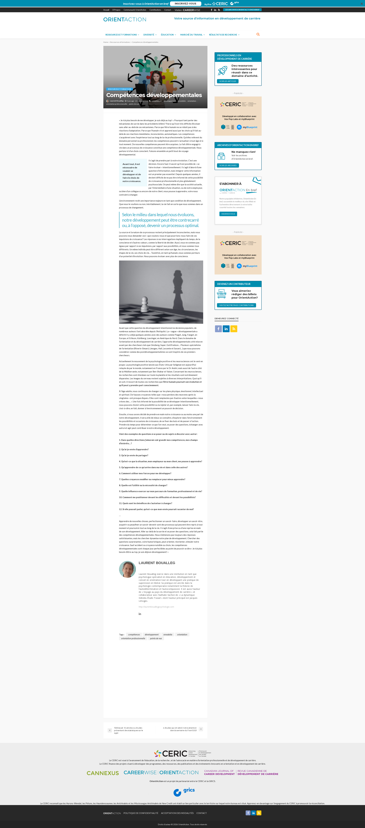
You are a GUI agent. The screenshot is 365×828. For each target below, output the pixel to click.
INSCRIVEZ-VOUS (185, 3)
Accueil (106, 10)
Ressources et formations (121, 34)
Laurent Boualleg (116, 101)
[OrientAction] (124, 19)
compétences (156, 101)
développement (170, 101)
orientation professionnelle (116, 104)
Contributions (155, 10)
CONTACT (201, 813)
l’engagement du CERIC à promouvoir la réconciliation (298, 803)
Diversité (148, 34)
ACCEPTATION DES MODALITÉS (177, 813)
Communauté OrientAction (135, 10)
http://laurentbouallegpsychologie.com (156, 607)
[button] (182, 3)
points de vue (134, 104)
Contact (167, 10)
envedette (182, 101)
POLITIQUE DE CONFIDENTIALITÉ (140, 813)
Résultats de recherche (223, 34)
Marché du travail (191, 34)
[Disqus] (155, 675)
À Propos (116, 10)
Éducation (167, 34)
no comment (143, 101)
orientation (191, 101)
